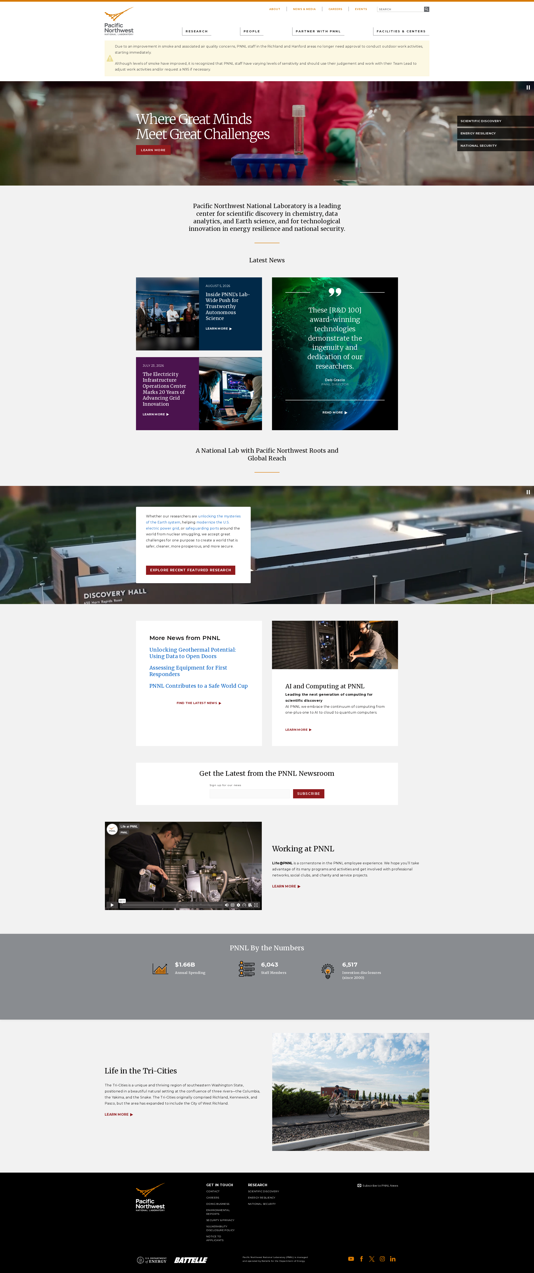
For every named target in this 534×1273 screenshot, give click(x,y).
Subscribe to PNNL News (380, 1185)
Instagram (382, 1259)
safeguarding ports (202, 528)
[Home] (119, 21)
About (274, 9)
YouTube (351, 1259)
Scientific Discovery (263, 1191)
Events (361, 9)
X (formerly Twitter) (372, 1259)
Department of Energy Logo (151, 1260)
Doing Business (217, 1203)
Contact (213, 1191)
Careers (336, 9)
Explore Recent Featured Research (190, 570)
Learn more (153, 150)
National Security (262, 1203)
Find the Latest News (197, 703)
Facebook (361, 1259)
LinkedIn (393, 1259)
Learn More (284, 886)
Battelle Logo (191, 1260)
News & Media (304, 9)
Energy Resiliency (261, 1197)
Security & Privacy (220, 1220)
